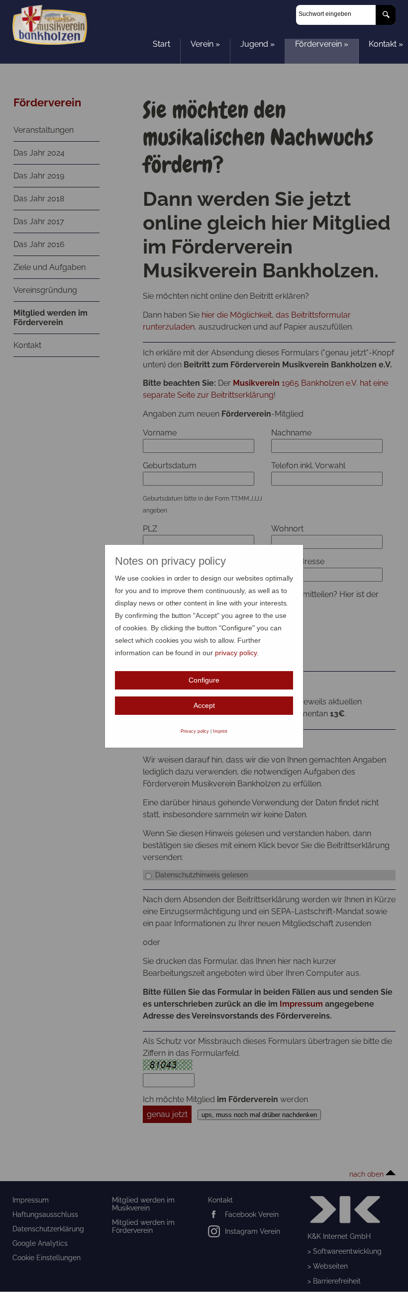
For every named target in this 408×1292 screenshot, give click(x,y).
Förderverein (321, 44)
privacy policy (236, 653)
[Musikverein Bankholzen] (49, 42)
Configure (204, 680)
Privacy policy (195, 731)
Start (161, 44)
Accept (204, 705)
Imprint (220, 731)
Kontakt (386, 44)
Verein (205, 44)
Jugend (257, 44)
